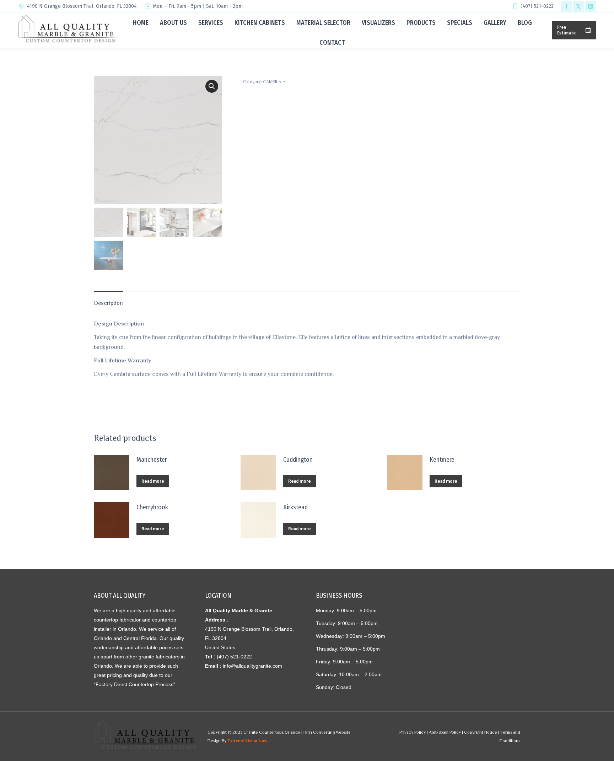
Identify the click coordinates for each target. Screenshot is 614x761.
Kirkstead (295, 507)
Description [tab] (108, 303)
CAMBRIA (272, 81)
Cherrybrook (152, 507)
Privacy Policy (412, 732)
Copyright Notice (480, 732)
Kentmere (442, 460)
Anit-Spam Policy (445, 732)
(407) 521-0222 (537, 6)
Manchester (151, 460)
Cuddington (298, 460)
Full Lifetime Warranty (122, 360)
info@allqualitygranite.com (252, 666)
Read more (152, 481)
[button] (211, 86)
